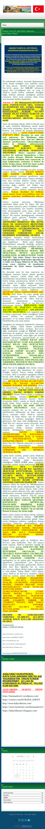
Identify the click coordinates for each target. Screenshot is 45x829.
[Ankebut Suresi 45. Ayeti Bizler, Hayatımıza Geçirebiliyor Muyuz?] (23, 77)
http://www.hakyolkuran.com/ (17, 703)
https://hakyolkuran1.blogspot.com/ (20, 710)
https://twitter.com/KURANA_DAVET (21, 699)
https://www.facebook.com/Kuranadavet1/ (23, 707)
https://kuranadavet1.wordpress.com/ (21, 696)
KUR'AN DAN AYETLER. (19, 653)
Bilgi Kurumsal (26, 826)
